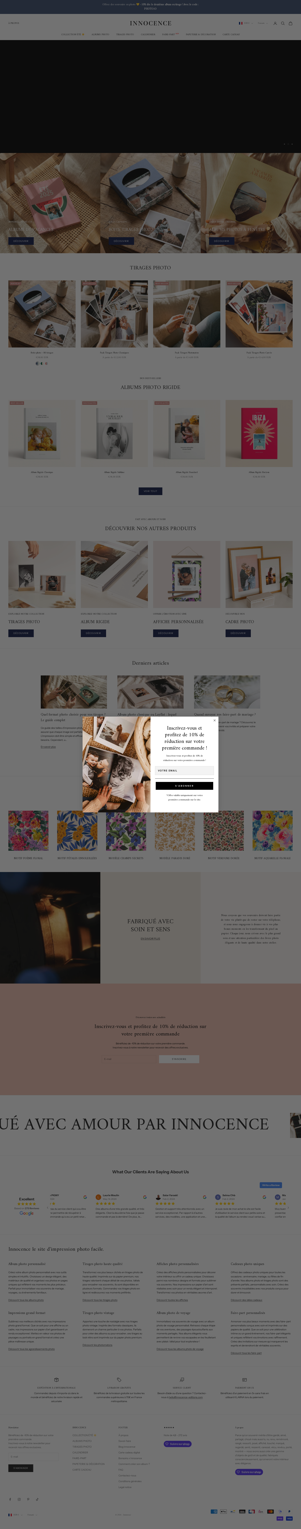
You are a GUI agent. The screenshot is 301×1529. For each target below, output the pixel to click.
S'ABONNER (184, 786)
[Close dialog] (215, 720)
